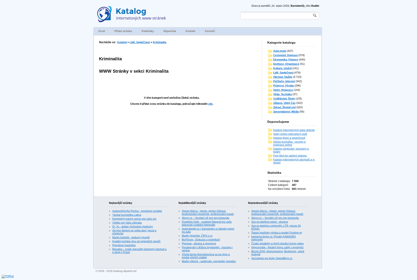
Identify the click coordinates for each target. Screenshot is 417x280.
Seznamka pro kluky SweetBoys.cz (271, 258)
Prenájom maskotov (124, 245)
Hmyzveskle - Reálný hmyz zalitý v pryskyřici (277, 247)
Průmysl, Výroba (283, 85)
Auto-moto (279, 50)
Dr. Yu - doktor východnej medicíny (132, 226)
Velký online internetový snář (290, 134)
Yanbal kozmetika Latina (126, 214)
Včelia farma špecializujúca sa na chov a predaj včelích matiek (206, 256)
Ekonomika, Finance (285, 59)
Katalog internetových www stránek (294, 130)
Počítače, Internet (284, 81)
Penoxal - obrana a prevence (199, 243)
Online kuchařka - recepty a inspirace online (289, 143)
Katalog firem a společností (289, 137)
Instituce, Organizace (286, 63)
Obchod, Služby (282, 77)
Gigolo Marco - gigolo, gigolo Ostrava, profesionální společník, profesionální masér (208, 213)
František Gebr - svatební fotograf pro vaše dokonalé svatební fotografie (207, 223)
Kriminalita (159, 42)
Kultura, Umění (282, 68)
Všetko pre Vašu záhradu (127, 222)
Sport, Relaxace (283, 90)
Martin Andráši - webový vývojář (131, 237)
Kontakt (190, 31)
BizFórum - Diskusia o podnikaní (201, 239)
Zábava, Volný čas (284, 103)
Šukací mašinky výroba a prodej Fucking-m (276, 232)
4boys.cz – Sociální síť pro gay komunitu (205, 217)
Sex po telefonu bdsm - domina (269, 221)
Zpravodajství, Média (286, 111)
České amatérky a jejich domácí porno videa (277, 243)
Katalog (122, 42)
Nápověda (170, 31)
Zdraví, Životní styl (284, 107)
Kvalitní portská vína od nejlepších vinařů (136, 241)
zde (210, 103)
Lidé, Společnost (140, 42)
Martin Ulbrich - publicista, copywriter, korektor (209, 261)
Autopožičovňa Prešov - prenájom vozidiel (137, 211)
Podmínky (148, 31)
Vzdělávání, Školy (284, 98)
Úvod (101, 31)
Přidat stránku (123, 31)
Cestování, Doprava (285, 55)
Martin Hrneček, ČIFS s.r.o (197, 235)
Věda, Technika (282, 94)
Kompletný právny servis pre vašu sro (134, 218)
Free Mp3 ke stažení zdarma (290, 155)
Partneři (210, 31)
